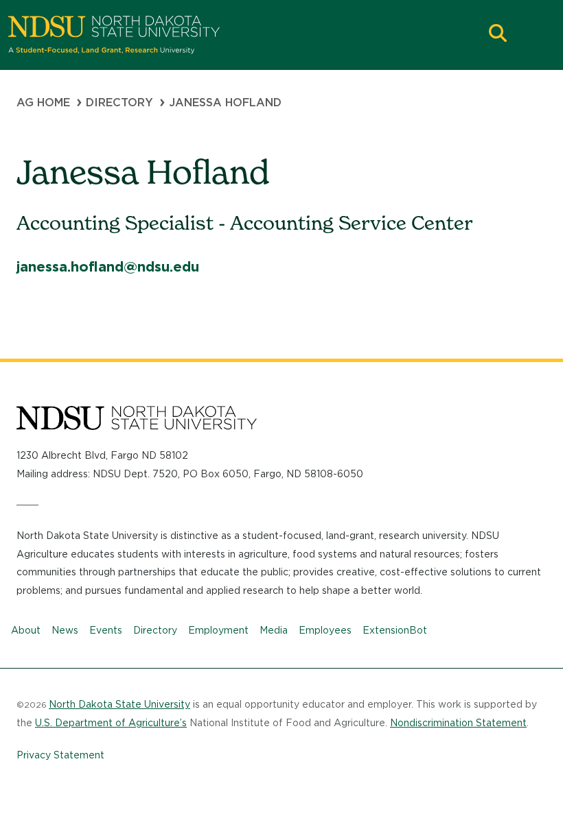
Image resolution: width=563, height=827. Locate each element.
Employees (325, 630)
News (64, 630)
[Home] (244, 35)
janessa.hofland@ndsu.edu (107, 267)
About (26, 630)
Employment (218, 630)
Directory (119, 102)
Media (274, 630)
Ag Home (43, 102)
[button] (498, 35)
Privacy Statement (60, 755)
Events (105, 630)
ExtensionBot (395, 630)
